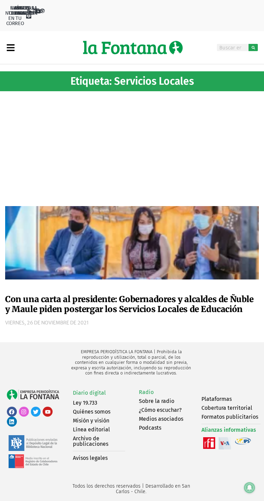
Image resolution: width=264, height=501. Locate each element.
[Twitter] (36, 412)
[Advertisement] (132, 146)
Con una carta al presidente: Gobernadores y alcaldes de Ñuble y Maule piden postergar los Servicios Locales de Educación (129, 304)
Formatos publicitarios (229, 417)
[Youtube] (48, 412)
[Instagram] (24, 412)
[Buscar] (253, 47)
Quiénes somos (91, 411)
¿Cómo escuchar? (160, 410)
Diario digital (89, 393)
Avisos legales (90, 458)
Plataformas (216, 399)
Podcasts (150, 428)
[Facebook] (12, 412)
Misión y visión (91, 420)
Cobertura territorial (226, 408)
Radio (146, 392)
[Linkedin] (12, 422)
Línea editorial (91, 429)
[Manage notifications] (249, 487)
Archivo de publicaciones (90, 441)
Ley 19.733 (85, 402)
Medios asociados (161, 419)
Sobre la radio (156, 401)
